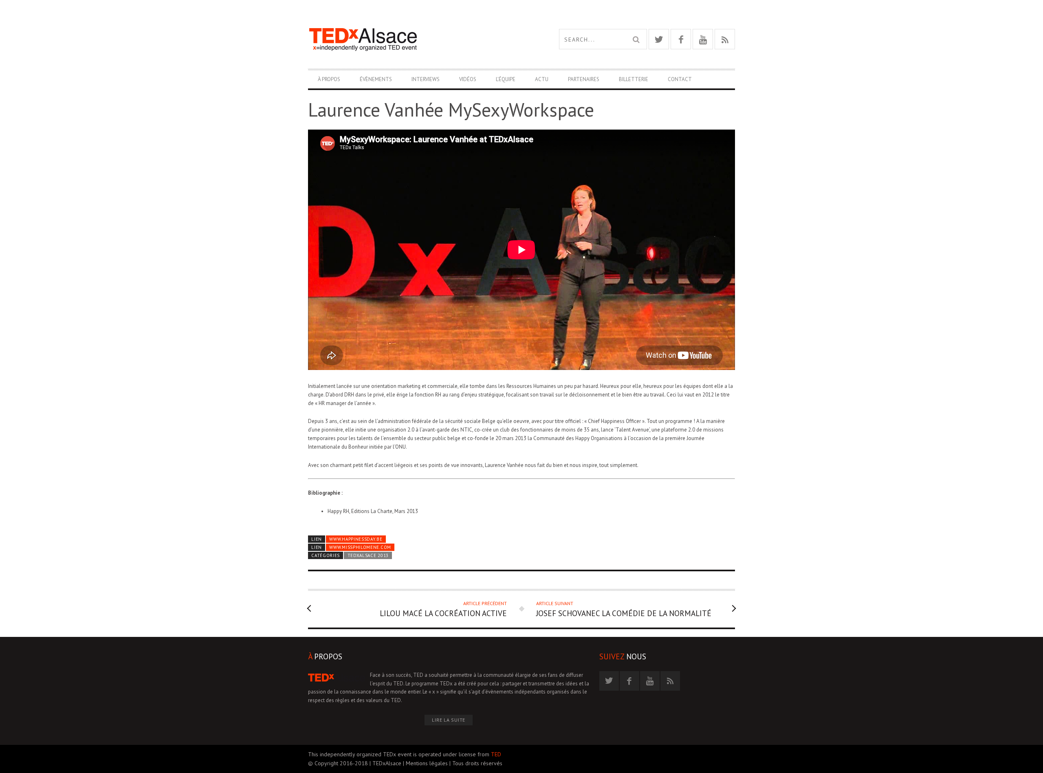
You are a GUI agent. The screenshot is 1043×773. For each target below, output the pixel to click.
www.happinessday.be (355, 539)
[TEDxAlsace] (415, 39)
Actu (541, 79)
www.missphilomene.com (360, 547)
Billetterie (633, 79)
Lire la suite (448, 720)
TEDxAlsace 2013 (368, 555)
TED (496, 754)
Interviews (425, 79)
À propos (329, 79)
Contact (680, 79)
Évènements (376, 79)
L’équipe (505, 79)
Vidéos (467, 79)
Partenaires (583, 79)
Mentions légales (427, 763)
